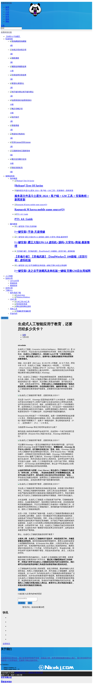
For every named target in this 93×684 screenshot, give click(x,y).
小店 (7, 12)
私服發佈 (9, 39)
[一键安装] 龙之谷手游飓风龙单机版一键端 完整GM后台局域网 (53, 270)
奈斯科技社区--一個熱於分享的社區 (28, 673)
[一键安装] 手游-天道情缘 (30, 231)
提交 (29, 603)
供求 (7, 17)
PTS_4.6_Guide (24, 219)
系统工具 (13, 309)
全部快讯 (6, 644)
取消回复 (22, 603)
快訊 (7, 9)
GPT (24, 335)
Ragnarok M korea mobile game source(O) (40, 209)
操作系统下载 (15, 293)
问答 (7, 14)
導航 (7, 21)
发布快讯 (5, 318)
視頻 (7, 19)
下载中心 (9, 290)
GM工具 (13, 299)
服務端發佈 (10, 176)
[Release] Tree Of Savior (29, 185)
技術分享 (9, 278)
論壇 (7, 7)
